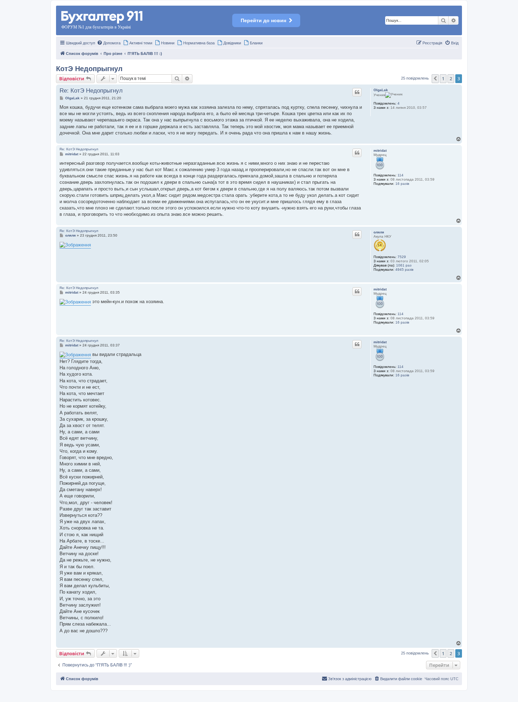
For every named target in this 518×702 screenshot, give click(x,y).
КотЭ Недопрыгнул (89, 69)
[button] (435, 78)
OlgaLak (381, 90)
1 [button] (443, 78)
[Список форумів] (102, 16)
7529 (401, 257)
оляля (379, 232)
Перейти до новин (263, 20)
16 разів (402, 184)
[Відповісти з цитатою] (357, 92)
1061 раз (404, 265)
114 (400, 175)
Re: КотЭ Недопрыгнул (91, 90)
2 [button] (451, 78)
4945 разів (404, 269)
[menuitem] (109, 43)
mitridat (380, 150)
